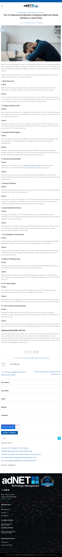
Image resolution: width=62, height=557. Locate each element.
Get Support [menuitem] (5, 516)
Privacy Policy (52, 555)
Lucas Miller (39, 22)
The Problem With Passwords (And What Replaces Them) (18, 457)
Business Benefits (23, 12)
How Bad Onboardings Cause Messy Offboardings (16, 451)
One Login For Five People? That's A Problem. (15, 448)
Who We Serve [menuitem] (5, 509)
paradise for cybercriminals (32, 165)
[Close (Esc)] (60, 3)
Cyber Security (32, 12)
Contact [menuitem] (3, 512)
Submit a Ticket (6, 499)
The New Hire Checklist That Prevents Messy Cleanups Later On (21, 454)
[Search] (59, 438)
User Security (39, 12)
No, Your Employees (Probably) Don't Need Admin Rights (18, 460)
